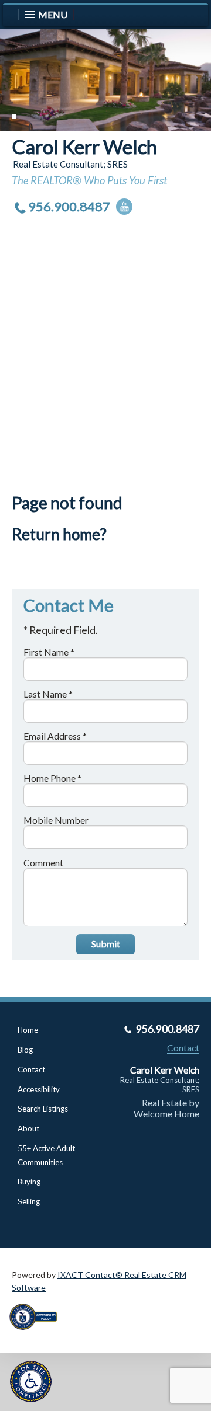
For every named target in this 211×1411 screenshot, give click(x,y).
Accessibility (39, 1089)
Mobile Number (56, 819)
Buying (29, 1181)
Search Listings (43, 1108)
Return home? (59, 534)
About (28, 1128)
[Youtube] (124, 206)
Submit (105, 943)
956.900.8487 (69, 206)
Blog (25, 1049)
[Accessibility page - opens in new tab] (37, 1334)
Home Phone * (52, 777)
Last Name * (48, 693)
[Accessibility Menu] (30, 1381)
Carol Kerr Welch (84, 146)
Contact (31, 1069)
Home (28, 1029)
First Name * (48, 651)
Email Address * (55, 735)
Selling (29, 1201)
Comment (43, 862)
